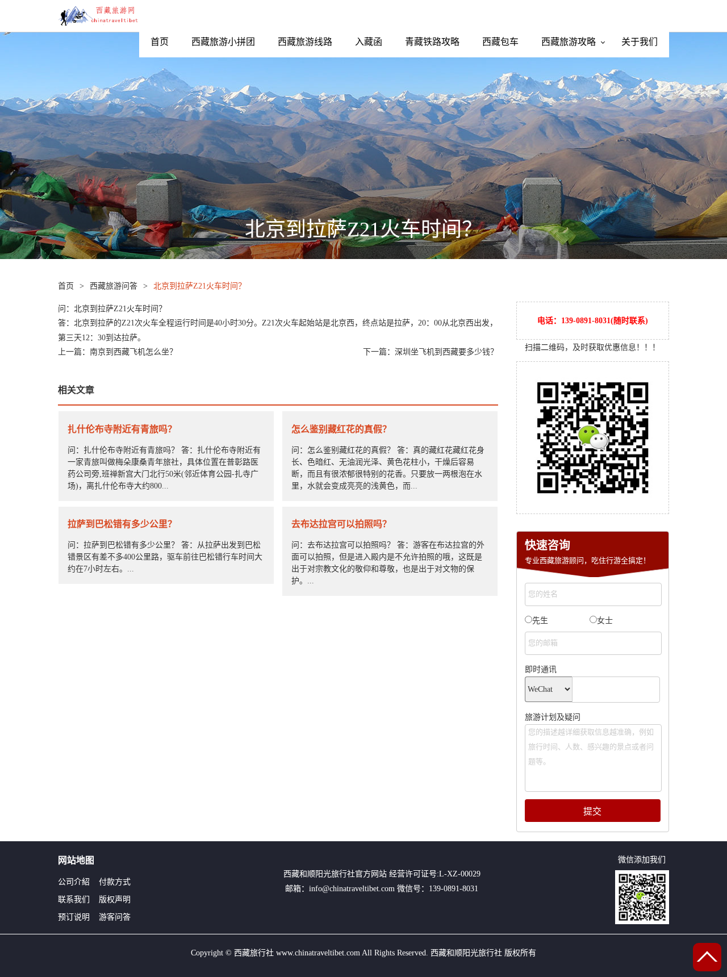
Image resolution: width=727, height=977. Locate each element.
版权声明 (115, 899)
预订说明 (74, 917)
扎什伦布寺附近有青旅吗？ (122, 429)
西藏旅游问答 (113, 286)
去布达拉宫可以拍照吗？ (341, 524)
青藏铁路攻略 (432, 41)
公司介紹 (74, 882)
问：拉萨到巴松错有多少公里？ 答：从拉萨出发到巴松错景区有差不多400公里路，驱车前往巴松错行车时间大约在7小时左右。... (165, 557)
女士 (605, 620)
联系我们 (74, 899)
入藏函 (368, 41)
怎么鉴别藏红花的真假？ (341, 429)
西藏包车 (500, 41)
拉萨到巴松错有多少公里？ (122, 524)
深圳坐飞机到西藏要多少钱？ (446, 352)
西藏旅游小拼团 (223, 41)
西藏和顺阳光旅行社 (319, 874)
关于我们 (639, 41)
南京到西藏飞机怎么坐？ (133, 352)
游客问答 (115, 917)
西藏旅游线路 (305, 41)
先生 (540, 620)
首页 (160, 41)
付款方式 (115, 882)
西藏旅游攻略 (568, 41)
